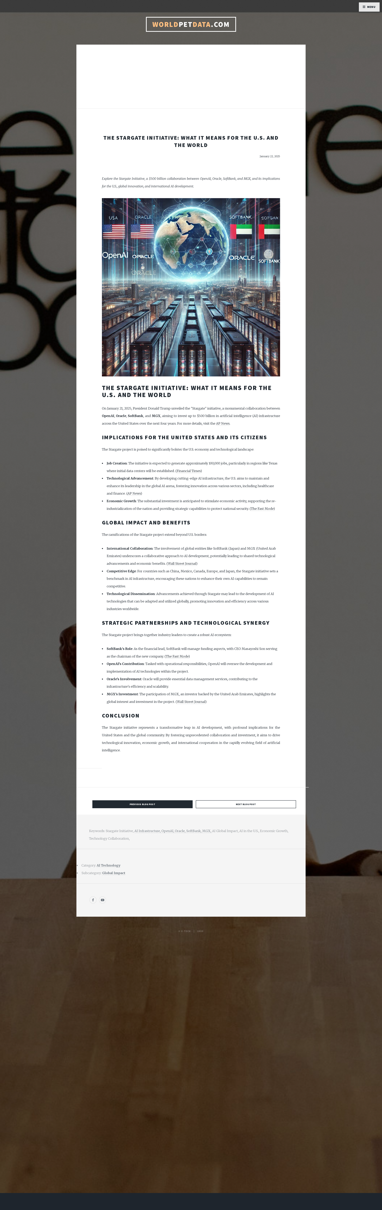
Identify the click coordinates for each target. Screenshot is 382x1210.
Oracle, (180, 831)
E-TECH (186, 931)
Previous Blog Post (142, 804)
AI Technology (108, 865)
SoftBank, (194, 831)
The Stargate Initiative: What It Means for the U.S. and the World (191, 141)
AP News (223, 423)
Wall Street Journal (182, 564)
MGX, (207, 831)
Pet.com (191, 24)
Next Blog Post (246, 804)
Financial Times (189, 471)
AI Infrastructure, (147, 831)
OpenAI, (168, 831)
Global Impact (113, 873)
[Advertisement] (191, 80)
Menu (371, 7)
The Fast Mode (262, 509)
